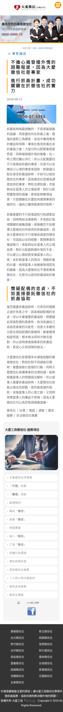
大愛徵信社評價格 (20, 477)
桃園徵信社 (45, 637)
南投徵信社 (17, 657)
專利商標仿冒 (18, 561)
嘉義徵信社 (17, 663)
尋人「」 (18, 536)
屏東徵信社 (45, 669)
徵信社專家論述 (46, 48)
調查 (41, 410)
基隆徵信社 (17, 631)
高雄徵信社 (17, 669)
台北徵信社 (17, 637)
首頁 (35, 48)
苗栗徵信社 (45, 644)
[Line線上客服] (31, 603)
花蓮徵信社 (45, 676)
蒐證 (32, 410)
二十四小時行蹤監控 (22, 578)
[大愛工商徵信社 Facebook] (31, 615)
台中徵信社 (17, 650)
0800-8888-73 (12, 34)
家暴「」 (18, 519)
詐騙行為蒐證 (18, 553)
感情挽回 (15, 502)
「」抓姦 (18, 486)
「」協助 (18, 494)
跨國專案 (15, 527)
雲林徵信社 (45, 657)
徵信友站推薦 (18, 586)
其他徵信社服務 (19, 569)
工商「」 (18, 544)
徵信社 (11, 410)
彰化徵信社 (45, 650)
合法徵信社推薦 (26, 415)
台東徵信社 (17, 682)
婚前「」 (18, 511)
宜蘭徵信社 (17, 676)
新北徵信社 (45, 631)
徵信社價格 (16, 594)
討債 (22, 410)
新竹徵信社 (17, 644)
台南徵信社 (45, 663)
